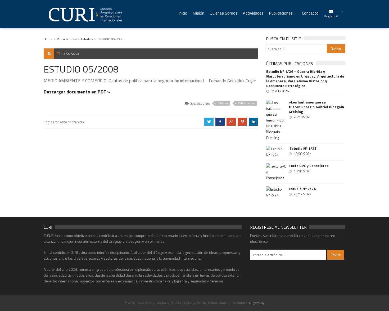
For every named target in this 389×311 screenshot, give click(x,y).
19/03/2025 (302, 153)
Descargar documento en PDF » (77, 91)
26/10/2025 (302, 117)
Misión (198, 13)
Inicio (182, 13)
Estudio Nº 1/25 (302, 148)
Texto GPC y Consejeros (308, 165)
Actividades (253, 13)
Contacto (310, 13)
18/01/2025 (302, 171)
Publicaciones (281, 13)
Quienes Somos (224, 13)
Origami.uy (256, 302)
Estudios (87, 39)
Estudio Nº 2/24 (302, 188)
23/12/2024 (302, 194)
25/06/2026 (280, 91)
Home (48, 39)
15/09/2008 (70, 53)
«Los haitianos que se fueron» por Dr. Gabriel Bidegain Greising (316, 107)
